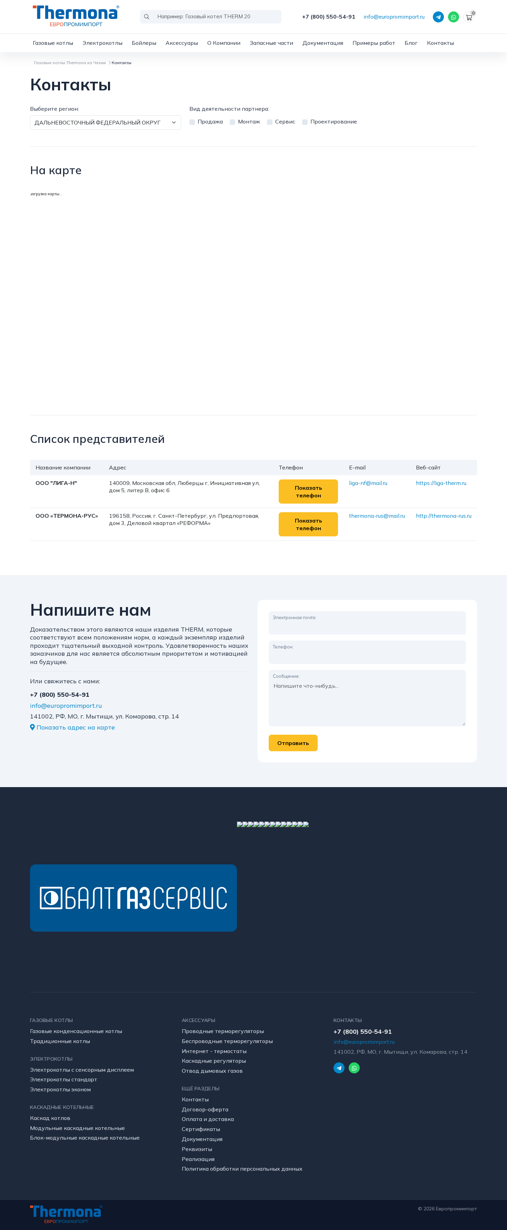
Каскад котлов (50, 1117)
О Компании (223, 42)
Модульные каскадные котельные (77, 1127)
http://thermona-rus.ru (443, 515)
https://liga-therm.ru (441, 482)
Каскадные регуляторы (214, 1060)
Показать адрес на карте (75, 727)
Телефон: (283, 646)
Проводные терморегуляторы (223, 1031)
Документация (322, 42)
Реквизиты (197, 1148)
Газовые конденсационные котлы (76, 1031)
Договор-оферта (205, 1109)
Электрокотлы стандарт (63, 1079)
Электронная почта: (294, 617)
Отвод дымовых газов (212, 1070)
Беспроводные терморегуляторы (227, 1041)
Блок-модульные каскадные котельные (85, 1137)
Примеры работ (373, 42)
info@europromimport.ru (394, 16)
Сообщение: (286, 676)
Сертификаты (201, 1128)
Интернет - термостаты (214, 1051)
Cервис (285, 121)
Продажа (210, 121)
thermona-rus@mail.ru (377, 515)
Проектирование (333, 121)
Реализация (198, 1158)
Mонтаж (249, 121)
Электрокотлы (102, 42)
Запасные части (271, 42)
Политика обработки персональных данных (242, 1168)
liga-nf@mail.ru (368, 482)
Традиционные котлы (60, 1041)
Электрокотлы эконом (60, 1089)
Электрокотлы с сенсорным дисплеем (82, 1069)
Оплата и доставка (208, 1118)
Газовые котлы (53, 42)
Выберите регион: (54, 108)
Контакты (440, 42)
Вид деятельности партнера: (229, 108)
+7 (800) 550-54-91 (328, 16)
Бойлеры (144, 42)
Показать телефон (308, 491)
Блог (411, 42)
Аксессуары (182, 42)
